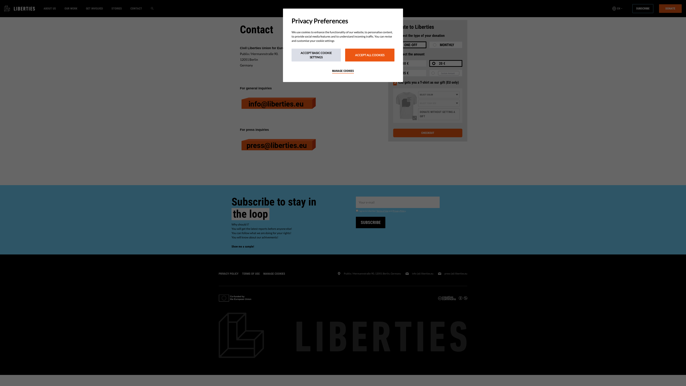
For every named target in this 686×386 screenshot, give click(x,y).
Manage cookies (343, 71)
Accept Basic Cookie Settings (316, 55)
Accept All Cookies (369, 55)
